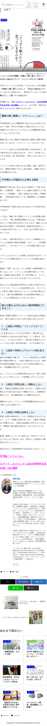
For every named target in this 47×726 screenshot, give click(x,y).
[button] (31, 588)
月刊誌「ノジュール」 (12, 456)
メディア (5, 572)
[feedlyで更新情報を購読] (14, 564)
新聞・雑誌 (15, 572)
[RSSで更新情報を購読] (17, 564)
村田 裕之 (17, 479)
